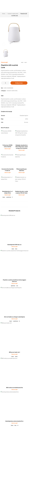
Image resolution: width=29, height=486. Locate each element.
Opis (2, 95)
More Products (5, 127)
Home (3, 13)
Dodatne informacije (6, 111)
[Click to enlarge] (3, 44)
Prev (22, 62)
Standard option (24, 115)
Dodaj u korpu (19, 83)
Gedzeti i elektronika (13, 13)
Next (25, 62)
